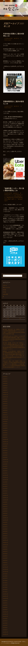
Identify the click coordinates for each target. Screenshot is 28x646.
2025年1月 (5, 414)
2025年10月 (5, 396)
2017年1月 (5, 591)
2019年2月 (5, 535)
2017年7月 (5, 578)
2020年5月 (5, 511)
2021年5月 (5, 486)
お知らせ (17, 38)
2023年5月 (5, 455)
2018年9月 (5, 547)
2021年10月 (5, 479)
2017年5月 (5, 582)
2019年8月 (5, 524)
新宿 (12, 197)
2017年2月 (5, 589)
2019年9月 (5, 522)
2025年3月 (5, 410)
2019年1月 (5, 538)
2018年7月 (5, 551)
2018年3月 (5, 560)
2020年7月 (5, 506)
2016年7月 (5, 603)
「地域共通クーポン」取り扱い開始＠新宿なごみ (13, 189)
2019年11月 (5, 517)
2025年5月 (5, 405)
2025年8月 (5, 401)
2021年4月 (5, 488)
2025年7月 (5, 403)
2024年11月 (5, 417)
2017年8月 (5, 576)
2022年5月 (5, 470)
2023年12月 (5, 439)
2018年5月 (5, 556)
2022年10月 (5, 461)
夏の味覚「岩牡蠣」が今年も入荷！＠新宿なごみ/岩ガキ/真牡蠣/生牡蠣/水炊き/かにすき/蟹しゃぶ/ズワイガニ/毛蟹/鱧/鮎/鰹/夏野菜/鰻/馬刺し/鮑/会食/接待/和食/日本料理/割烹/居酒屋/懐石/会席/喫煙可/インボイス (14, 346)
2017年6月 (5, 580)
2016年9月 (5, 600)
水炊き (5, 199)
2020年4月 (5, 513)
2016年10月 (5, 598)
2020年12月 (5, 495)
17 (14, 312)
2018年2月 (5, 562)
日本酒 (4, 289)
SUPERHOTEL (18, 194)
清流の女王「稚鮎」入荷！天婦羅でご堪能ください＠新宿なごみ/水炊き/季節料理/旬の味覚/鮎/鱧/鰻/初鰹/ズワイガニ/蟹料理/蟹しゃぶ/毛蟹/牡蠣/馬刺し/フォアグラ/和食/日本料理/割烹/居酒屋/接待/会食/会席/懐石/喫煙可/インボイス (14, 364)
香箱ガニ (10, 199)
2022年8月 (5, 466)
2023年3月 (5, 457)
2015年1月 (5, 629)
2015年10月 (5, 616)
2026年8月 (5, 376)
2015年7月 (5, 621)
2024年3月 (5, 435)
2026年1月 (5, 390)
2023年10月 (5, 444)
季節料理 (9, 197)
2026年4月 (5, 383)
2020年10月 (5, 500)
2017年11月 (5, 569)
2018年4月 (5, 558)
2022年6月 (5, 468)
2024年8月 (5, 423)
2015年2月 (5, 627)
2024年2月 (5, 437)
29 (7, 316)
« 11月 (7, 318)
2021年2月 (5, 491)
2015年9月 (5, 618)
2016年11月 (5, 596)
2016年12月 (5, 594)
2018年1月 (5, 565)
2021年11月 (5, 477)
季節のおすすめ (6, 287)
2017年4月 (5, 585)
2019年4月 (5, 531)
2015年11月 (5, 614)
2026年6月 (5, 381)
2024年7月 (5, 426)
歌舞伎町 (20, 197)
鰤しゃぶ (14, 199)
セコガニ (12, 196)
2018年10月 (5, 544)
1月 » (20, 318)
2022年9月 (5, 464)
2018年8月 (5, 549)
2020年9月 (5, 502)
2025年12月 (5, 392)
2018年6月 (5, 553)
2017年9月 (5, 573)
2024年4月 (5, 432)
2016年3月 (5, 609)
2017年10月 (5, 571)
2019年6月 (5, 529)
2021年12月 (5, 475)
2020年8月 (5, 504)
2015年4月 (5, 623)
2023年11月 (5, 441)
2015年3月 (5, 625)
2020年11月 (5, 497)
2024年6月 (5, 428)
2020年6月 (5, 509)
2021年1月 (5, 493)
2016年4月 (5, 607)
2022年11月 (5, 459)
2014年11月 (5, 634)
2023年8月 (5, 448)
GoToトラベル (11, 194)
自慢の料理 (5, 294)
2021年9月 (5, 482)
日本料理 (16, 197)
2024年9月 (5, 421)
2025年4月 (5, 408)
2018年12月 (5, 540)
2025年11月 (5, 394)
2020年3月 (5, 515)
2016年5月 (5, 605)
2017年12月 (5, 567)
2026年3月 (5, 385)
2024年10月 (5, 419)
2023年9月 (5, 446)
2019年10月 (5, 520)
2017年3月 (5, 587)
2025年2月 (5, 412)
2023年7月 (5, 450)
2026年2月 (5, 388)
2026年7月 (5, 379)
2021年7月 (5, 484)
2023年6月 (5, 453)
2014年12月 (5, 632)
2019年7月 (5, 526)
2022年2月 (5, 473)
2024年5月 (5, 430)
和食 (15, 196)
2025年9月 (5, 399)
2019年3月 (5, 533)
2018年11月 (5, 542)
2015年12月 (5, 612)
